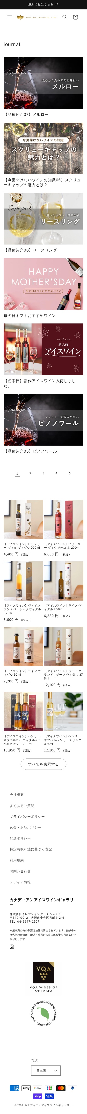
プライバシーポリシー (27, 816)
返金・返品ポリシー (25, 827)
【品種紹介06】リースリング (30, 250)
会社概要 (17, 794)
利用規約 (17, 860)
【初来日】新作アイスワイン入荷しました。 (40, 383)
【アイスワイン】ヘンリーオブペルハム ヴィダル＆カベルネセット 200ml (22, 739)
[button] (9, 17)
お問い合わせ (20, 871)
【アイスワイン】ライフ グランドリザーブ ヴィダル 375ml (63, 674)
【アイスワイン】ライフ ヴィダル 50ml (22, 673)
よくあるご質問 (22, 806)
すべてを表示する (43, 764)
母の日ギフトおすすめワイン (30, 315)
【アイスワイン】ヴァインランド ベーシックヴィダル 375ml (22, 609)
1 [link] (17, 473)
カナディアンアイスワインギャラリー (48, 1105)
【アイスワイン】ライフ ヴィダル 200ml (62, 607)
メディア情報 (20, 882)
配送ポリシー (20, 838)
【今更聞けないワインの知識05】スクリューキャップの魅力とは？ (42, 182)
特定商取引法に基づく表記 (31, 849)
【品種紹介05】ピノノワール (30, 451)
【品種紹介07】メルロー (26, 114)
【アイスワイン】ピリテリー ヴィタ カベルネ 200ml (62, 546)
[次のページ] (69, 473)
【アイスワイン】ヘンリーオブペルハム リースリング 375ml (62, 739)
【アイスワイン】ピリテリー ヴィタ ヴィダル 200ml (22, 546)
